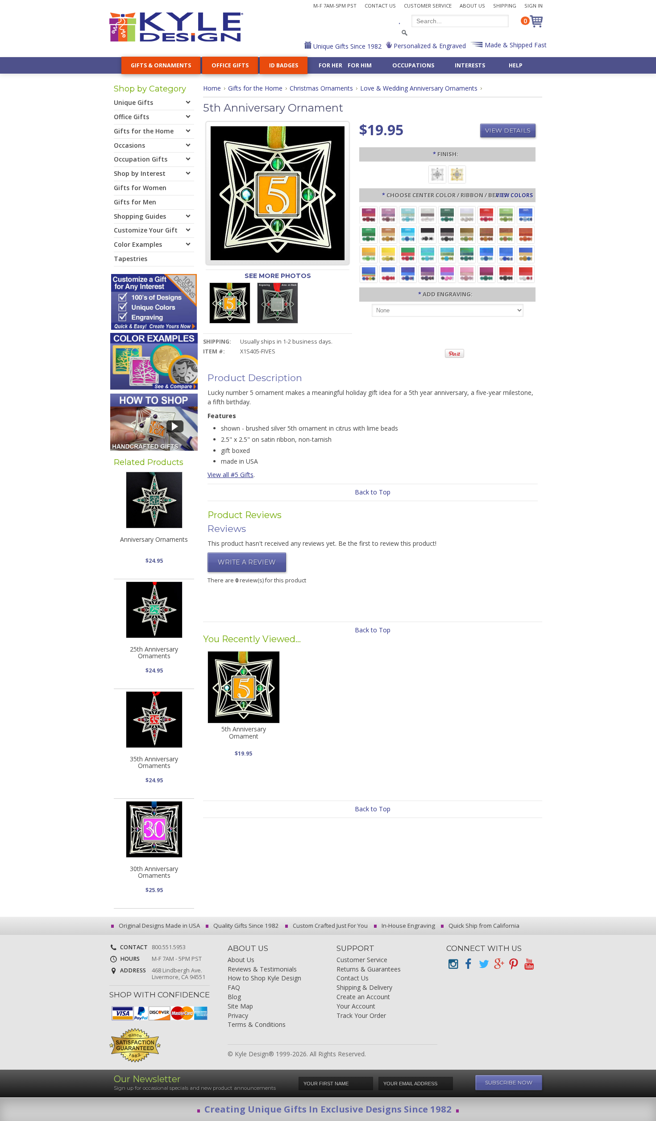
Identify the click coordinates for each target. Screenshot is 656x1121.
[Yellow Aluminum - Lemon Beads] (388, 254)
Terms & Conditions (257, 1025)
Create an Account (363, 997)
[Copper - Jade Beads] (506, 234)
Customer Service (428, 5)
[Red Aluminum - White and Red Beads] (526, 273)
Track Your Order (361, 1016)
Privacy (238, 1016)
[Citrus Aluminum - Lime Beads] (369, 254)
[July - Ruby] (486, 214)
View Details (508, 130)
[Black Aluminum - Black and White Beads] (427, 234)
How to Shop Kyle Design (264, 978)
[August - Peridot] (506, 214)
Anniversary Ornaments (154, 539)
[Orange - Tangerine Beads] (526, 234)
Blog (234, 997)
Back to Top (372, 492)
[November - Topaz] (388, 234)
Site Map (240, 1006)
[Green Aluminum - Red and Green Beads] (408, 254)
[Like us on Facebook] (468, 964)
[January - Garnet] (369, 214)
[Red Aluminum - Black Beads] (506, 273)
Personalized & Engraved (429, 46)
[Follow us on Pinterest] (513, 964)
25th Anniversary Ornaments (154, 652)
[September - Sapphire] (526, 214)
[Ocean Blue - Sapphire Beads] (486, 254)
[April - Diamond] (427, 214)
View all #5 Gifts (230, 474)
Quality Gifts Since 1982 (245, 926)
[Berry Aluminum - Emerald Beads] (486, 273)
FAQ (234, 988)
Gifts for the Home (255, 88)
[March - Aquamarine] (408, 214)
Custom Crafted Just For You (329, 926)
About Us (472, 5)
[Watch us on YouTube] (529, 964)
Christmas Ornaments (321, 88)
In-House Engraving (407, 926)
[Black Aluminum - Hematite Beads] (447, 234)
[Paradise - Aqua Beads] (427, 254)
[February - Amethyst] (388, 214)
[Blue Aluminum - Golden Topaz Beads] (526, 254)
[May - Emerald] (447, 214)
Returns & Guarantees (368, 969)
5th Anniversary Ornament (243, 732)
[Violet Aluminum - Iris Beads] (427, 273)
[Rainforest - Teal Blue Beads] (467, 254)
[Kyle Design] (176, 27)
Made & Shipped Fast (515, 45)
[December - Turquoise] (408, 234)
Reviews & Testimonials (262, 969)
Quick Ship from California (483, 926)
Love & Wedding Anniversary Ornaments (418, 88)
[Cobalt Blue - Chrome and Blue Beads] (506, 254)
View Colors (514, 195)
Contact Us (380, 5)
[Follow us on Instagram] (453, 964)
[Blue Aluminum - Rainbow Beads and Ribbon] (369, 273)
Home (212, 88)
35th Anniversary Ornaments (154, 762)
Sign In (533, 5)
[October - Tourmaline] (369, 234)
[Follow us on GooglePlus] (498, 964)
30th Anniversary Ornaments (154, 872)
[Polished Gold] (457, 174)
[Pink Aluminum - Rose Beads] (467, 273)
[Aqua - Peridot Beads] (447, 254)
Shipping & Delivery (364, 988)
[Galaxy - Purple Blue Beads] (408, 273)
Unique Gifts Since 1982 (346, 46)
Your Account (355, 1006)
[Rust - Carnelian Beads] (486, 234)
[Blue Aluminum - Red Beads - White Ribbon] (388, 273)
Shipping (504, 5)
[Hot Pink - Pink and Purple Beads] (447, 273)
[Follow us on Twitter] (483, 964)
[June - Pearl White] (467, 214)
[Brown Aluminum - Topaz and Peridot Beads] (467, 234)
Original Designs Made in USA (158, 926)
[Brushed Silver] (437, 174)
